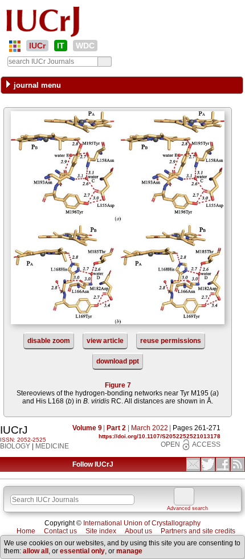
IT (60, 45)
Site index (100, 531)
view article (105, 341)
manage (129, 551)
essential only (82, 551)
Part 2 (116, 428)
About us (138, 531)
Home (26, 531)
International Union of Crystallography (142, 523)
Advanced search (187, 508)
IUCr (37, 45)
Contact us (60, 531)
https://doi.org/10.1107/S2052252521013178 (159, 436)
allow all (35, 551)
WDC (85, 45)
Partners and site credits (198, 531)
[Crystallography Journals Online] (15, 46)
